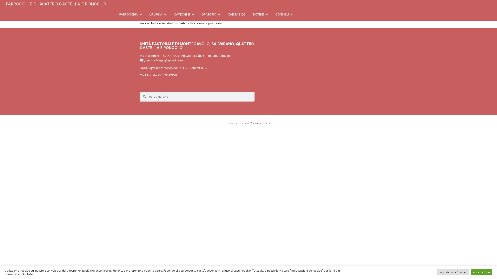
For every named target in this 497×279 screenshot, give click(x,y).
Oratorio (209, 14)
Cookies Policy (260, 123)
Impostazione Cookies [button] (453, 272)
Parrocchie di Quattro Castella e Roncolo (56, 4)
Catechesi (182, 14)
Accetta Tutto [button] (481, 272)
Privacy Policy (236, 123)
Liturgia (155, 14)
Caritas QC (236, 14)
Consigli (282, 14)
